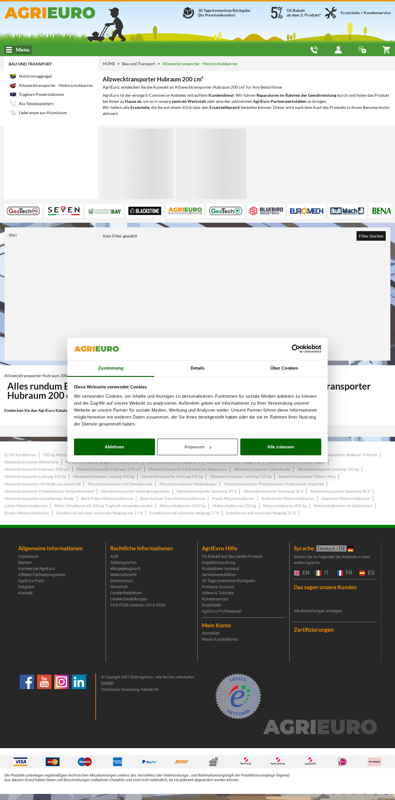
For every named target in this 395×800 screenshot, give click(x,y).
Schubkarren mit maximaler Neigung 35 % (261, 513)
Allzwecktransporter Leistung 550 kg (241, 476)
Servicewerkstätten (219, 574)
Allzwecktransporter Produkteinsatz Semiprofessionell (49, 491)
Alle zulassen (280, 446)
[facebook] (27, 696)
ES (370, 573)
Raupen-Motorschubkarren (26, 513)
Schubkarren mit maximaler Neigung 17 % (184, 513)
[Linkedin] (79, 696)
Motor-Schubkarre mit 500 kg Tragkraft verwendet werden (103, 505)
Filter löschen (371, 235)
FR (348, 573)
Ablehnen (114, 446)
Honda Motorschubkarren (233, 498)
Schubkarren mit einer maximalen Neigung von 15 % (99, 513)
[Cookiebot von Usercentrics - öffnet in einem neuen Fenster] (296, 349)
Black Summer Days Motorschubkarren (172, 498)
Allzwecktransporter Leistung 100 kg (328, 469)
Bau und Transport (30, 63)
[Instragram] (61, 696)
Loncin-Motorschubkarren (25, 505)
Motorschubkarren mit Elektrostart (343, 505)
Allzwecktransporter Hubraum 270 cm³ (108, 469)
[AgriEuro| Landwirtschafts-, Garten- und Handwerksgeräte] (65, 13)
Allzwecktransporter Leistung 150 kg (35, 476)
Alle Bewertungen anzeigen (318, 611)
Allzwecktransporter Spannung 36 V (273, 491)
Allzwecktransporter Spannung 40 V (340, 491)
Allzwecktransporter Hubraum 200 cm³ (36, 469)
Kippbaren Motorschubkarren (345, 498)
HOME (109, 63)
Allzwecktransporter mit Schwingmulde (120, 484)
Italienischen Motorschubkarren (288, 498)
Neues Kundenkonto (220, 639)
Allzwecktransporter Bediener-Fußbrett (344, 454)
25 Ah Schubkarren (20, 454)
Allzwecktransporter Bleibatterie (31, 462)
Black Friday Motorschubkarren (107, 498)
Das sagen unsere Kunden (325, 587)
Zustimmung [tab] (111, 368)
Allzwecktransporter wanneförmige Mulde (39, 498)
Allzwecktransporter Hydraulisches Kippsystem (187, 469)
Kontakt (25, 593)
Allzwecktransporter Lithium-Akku (307, 476)
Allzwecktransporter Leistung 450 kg (172, 476)
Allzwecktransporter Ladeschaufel (262, 469)
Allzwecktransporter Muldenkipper (188, 484)
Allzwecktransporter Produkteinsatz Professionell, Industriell (274, 484)
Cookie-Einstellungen (128, 599)
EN (305, 573)
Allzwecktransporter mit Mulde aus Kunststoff (42, 484)
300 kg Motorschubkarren (65, 454)
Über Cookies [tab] (284, 368)
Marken (25, 562)
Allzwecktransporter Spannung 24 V (207, 491)
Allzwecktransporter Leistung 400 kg (103, 476)
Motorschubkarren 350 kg (234, 505)
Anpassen (194, 446)
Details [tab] (198, 368)
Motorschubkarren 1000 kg (183, 505)
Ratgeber (26, 587)
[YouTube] (44, 696)
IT (326, 573)
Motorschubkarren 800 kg (285, 505)
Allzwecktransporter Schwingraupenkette (135, 491)
